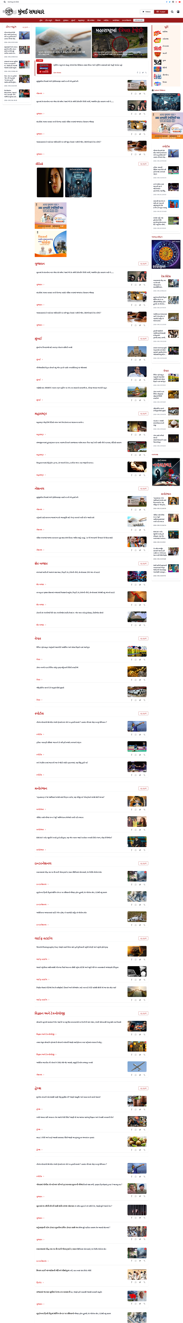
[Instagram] (176, 2)
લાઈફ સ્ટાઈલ (41, 959)
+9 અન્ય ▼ (139, 20)
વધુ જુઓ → (26, 27)
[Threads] (173, 2)
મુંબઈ (38, 359)
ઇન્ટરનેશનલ (41, 884)
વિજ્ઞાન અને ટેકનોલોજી (45, 1034)
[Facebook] (166, 2)
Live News (57, 73)
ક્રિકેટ (39, 1282)
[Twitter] (170, 2)
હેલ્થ (38, 1109)
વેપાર (38, 659)
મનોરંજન (40, 809)
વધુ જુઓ (143, 164)
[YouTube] (179, 2)
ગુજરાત (39, 113)
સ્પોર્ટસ (39, 734)
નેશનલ (39, 93)
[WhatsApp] (136, 93)
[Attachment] (144, 93)
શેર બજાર (40, 584)
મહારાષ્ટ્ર (40, 434)
